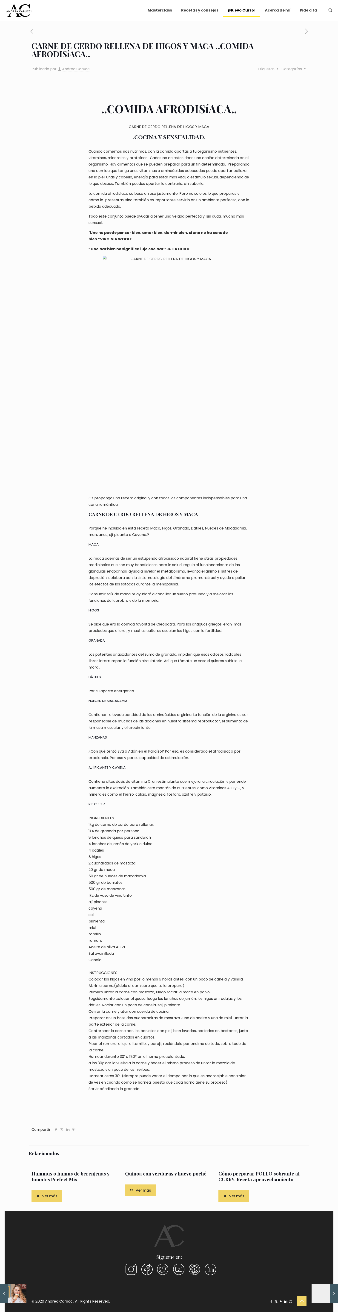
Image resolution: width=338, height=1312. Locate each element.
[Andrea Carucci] (19, 10)
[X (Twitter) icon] (276, 1301)
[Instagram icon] (290, 1301)
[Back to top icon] (301, 1301)
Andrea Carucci (76, 69)
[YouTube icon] (281, 1301)
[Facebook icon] (271, 1301)
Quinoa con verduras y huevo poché (165, 1173)
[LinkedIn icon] (285, 1301)
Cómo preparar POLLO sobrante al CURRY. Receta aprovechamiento (259, 1176)
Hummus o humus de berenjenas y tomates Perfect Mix (70, 1176)
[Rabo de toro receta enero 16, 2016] (13, 1293)
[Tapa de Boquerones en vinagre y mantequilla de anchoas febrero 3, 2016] (325, 1293)
